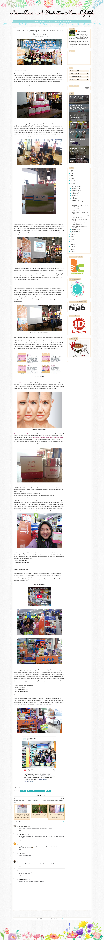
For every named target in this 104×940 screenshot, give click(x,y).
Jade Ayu (21, 862)
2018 (72, 182)
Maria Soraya (22, 879)
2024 (72, 172)
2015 (72, 234)
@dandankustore (24, 689)
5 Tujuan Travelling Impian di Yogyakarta (78, 140)
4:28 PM (28, 826)
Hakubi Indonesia (24, 564)
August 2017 (75, 192)
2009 (72, 244)
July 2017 (74, 193)
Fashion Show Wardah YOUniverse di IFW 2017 (80, 227)
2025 (72, 170)
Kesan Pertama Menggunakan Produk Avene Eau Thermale (80, 216)
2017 (72, 183)
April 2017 (74, 198)
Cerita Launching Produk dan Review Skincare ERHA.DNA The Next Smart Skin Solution (22, 816)
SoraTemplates (46, 919)
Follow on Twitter (75, 70)
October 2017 (75, 188)
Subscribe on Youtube (76, 76)
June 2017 (74, 195)
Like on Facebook (74, 73)
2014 (72, 236)
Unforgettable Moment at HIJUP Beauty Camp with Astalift (77, 150)
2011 (72, 241)
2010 (72, 243)
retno (20, 870)
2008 (72, 246)
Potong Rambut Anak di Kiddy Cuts (78, 123)
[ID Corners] (79, 325)
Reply (20, 830)
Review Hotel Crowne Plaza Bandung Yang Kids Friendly (80, 209)
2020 (72, 178)
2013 (72, 238)
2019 (72, 180)
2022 (72, 175)
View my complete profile (75, 46)
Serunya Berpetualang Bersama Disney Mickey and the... (79, 202)
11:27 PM (25, 861)
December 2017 (76, 185)
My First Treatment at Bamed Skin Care (80, 213)
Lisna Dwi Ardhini (81, 31)
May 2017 (74, 197)
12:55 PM (28, 879)
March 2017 (75, 200)
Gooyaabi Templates (62, 919)
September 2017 (76, 190)
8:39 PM (23, 853)
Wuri (20, 853)
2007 (72, 248)
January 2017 (75, 231)
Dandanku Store (24, 691)
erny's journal (23, 826)
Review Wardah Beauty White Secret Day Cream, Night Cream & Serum (78, 115)
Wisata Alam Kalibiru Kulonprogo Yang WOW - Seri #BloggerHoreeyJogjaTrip (78, 107)
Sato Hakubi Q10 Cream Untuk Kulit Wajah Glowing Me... (80, 206)
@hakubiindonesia (23, 560)
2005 (72, 251)
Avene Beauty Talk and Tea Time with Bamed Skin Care (79, 220)
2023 (72, 173)
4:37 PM (23, 870)
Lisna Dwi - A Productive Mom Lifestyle (52, 13)
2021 (72, 177)
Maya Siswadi (22, 834)
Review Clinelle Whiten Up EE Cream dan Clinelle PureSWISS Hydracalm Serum (56, 816)
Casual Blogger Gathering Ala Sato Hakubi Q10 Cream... (80, 223)
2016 (72, 233)
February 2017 (75, 229)
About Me (35, 21)
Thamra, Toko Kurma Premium (78, 97)
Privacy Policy (67, 21)
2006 (72, 249)
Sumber (41, 376)
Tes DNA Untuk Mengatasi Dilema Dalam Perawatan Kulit (39, 815)
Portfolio (49, 21)
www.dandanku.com (28, 685)
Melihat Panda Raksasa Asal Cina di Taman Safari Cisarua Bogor (78, 133)
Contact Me (57, 21)
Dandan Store (22, 687)
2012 (72, 239)
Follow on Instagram (75, 79)
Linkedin (42, 21)
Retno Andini (22, 844)
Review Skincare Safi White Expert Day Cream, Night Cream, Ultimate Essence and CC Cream (78, 159)
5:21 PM (27, 834)
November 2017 (76, 186)
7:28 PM (27, 844)
